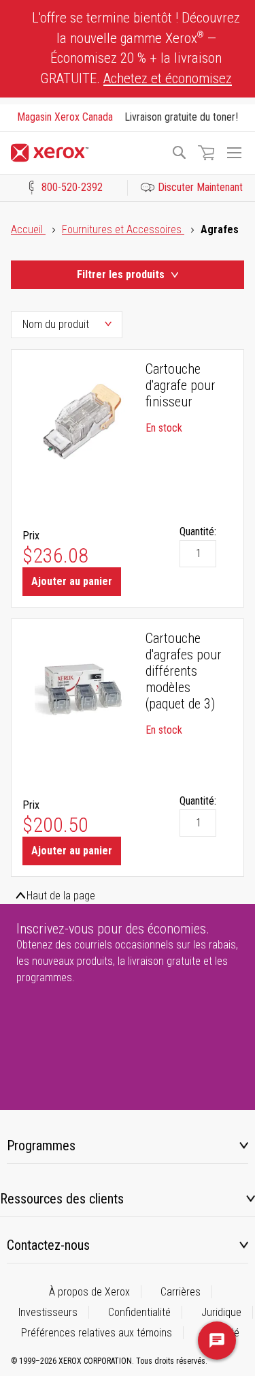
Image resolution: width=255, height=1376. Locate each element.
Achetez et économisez (167, 78)
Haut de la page (61, 895)
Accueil (28, 229)
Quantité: (198, 531)
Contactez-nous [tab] (48, 1245)
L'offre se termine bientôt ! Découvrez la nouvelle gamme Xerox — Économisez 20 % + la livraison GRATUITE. (136, 48)
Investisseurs (48, 1312)
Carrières (180, 1291)
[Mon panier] (206, 153)
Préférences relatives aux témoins (96, 1332)
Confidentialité (139, 1312)
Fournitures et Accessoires (123, 229)
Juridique (221, 1312)
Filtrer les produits (121, 274)
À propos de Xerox (89, 1291)
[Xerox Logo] (84, 153)
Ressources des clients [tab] (62, 1199)
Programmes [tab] (41, 1145)
